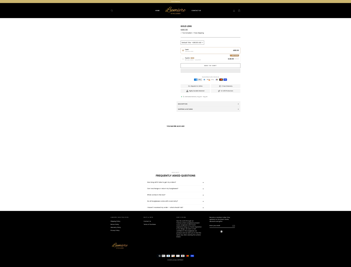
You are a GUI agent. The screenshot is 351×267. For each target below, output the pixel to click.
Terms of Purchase (150, 224)
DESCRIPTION (182, 104)
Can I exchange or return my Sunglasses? (175, 188)
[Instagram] (221, 231)
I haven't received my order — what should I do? (175, 207)
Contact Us (196, 11)
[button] (210, 71)
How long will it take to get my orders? (175, 182)
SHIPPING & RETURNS (185, 109)
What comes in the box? (175, 195)
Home (157, 11)
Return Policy (115, 224)
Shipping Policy (115, 221)
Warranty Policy (116, 227)
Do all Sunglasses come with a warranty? (175, 201)
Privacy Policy (115, 230)
